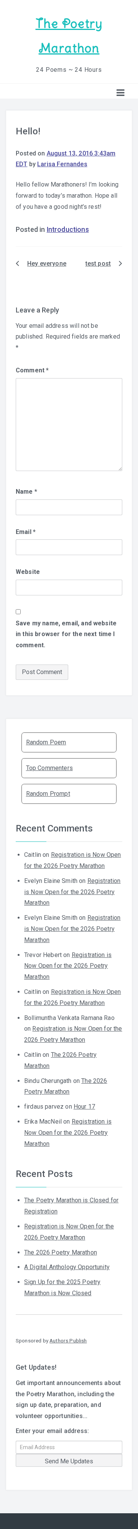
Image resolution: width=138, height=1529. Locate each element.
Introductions (68, 229)
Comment (32, 370)
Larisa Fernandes (62, 164)
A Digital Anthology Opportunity (67, 1267)
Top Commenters (49, 768)
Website (28, 571)
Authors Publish (68, 1340)
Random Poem (46, 742)
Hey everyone (46, 263)
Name (26, 491)
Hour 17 (84, 1106)
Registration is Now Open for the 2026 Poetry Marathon (72, 892)
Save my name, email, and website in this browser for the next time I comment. (66, 634)
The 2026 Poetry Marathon (60, 1252)
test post (98, 263)
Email (26, 532)
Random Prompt (48, 793)
